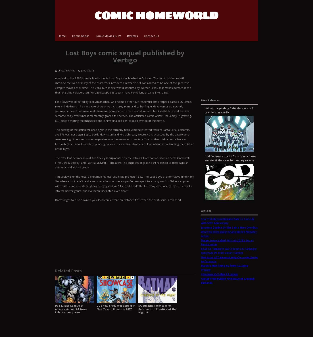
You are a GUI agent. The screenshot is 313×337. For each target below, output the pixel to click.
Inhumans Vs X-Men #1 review (219, 274)
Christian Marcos (66, 70)
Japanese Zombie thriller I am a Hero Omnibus (229, 227)
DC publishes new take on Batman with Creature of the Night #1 (157, 309)
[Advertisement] (125, 232)
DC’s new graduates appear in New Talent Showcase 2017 (116, 307)
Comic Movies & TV (108, 36)
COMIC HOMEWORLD (156, 15)
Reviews (132, 36)
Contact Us (151, 36)
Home (62, 36)
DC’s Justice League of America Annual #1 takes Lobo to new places (71, 309)
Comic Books (80, 36)
